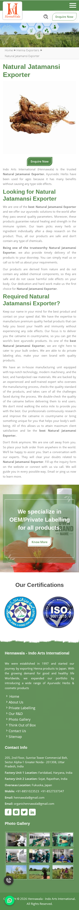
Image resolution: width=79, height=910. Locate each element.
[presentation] (10, 613)
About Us (16, 702)
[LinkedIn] (32, 812)
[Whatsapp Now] (9, 900)
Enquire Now (64, 17)
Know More (40, 542)
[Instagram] (16, 812)
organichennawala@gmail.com (34, 803)
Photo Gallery (19, 719)
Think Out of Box (22, 725)
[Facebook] (8, 812)
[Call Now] (8, 884)
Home (9, 50)
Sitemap (15, 736)
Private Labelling (22, 708)
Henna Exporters (27, 50)
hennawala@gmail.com (29, 797)
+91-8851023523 (27, 791)
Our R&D (16, 713)
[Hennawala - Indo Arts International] (12, 11)
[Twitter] (24, 812)
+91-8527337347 (52, 791)
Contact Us (17, 731)
